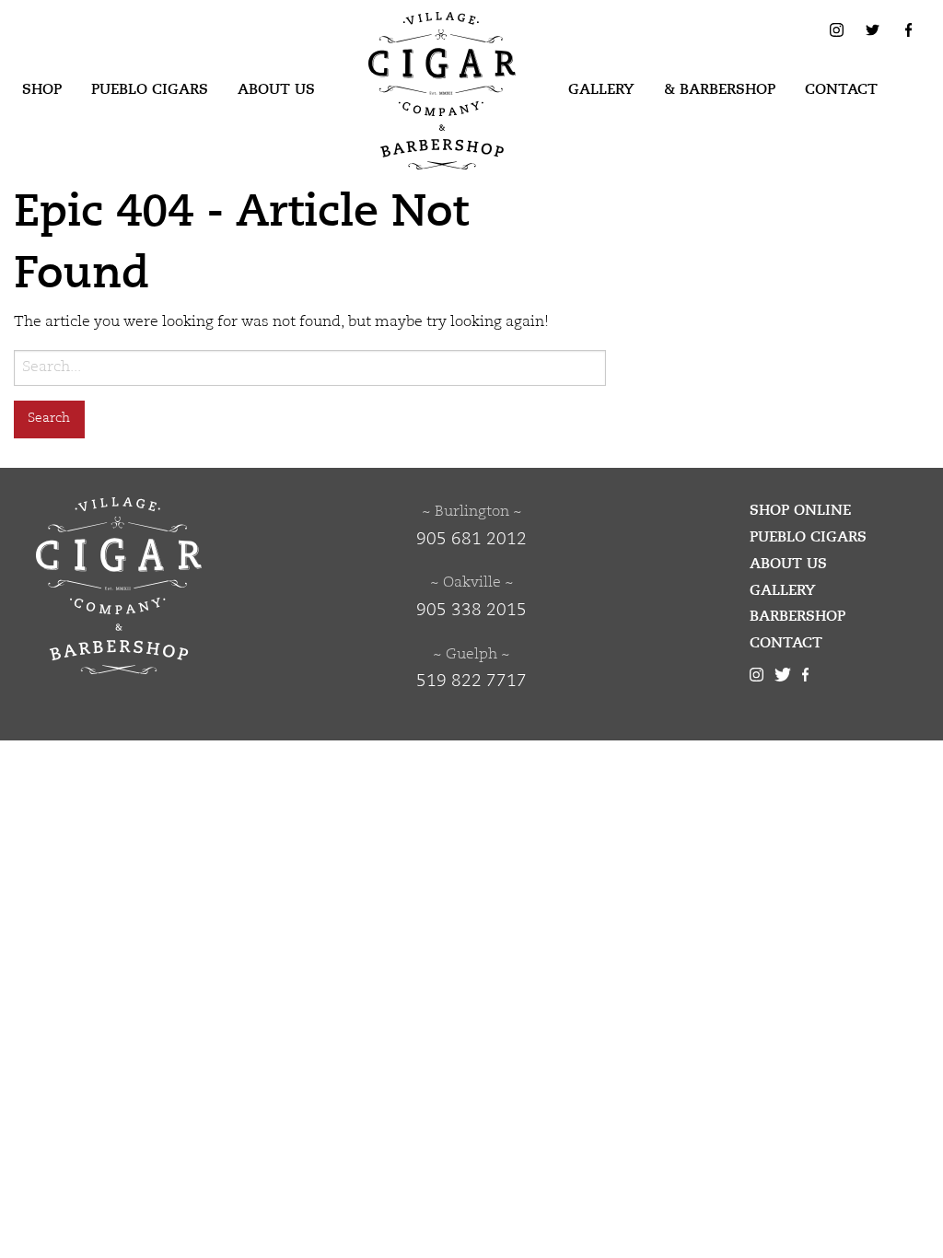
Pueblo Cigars (149, 89)
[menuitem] (41, 90)
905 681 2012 (471, 539)
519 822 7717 (471, 681)
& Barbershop (719, 89)
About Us (276, 89)
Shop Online (800, 510)
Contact (841, 89)
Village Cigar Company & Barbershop (413, 40)
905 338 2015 (471, 610)
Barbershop (797, 616)
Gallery (601, 89)
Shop (42, 89)
